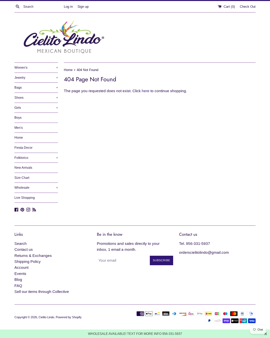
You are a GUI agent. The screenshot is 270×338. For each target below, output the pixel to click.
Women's (36, 67)
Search (20, 243)
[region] (135, 333)
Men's (18, 127)
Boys (18, 117)
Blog (18, 279)
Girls (36, 107)
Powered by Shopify (69, 317)
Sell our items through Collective (41, 292)
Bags (36, 87)
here (145, 91)
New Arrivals (23, 167)
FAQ (18, 286)
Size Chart (21, 177)
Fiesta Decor (23, 147)
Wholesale (36, 187)
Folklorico (36, 157)
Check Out (248, 7)
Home (18, 137)
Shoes (36, 97)
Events (20, 274)
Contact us (23, 249)
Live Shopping (24, 197)
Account (21, 267)
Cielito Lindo (46, 317)
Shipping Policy (27, 261)
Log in (68, 7)
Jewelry (36, 77)
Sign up (83, 7)
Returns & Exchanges (33, 256)
